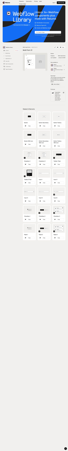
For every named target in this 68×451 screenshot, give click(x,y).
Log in (54, 2)
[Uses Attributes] (54, 194)
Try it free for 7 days (40, 32)
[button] (65, 448)
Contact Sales (22, 4)
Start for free (61, 2)
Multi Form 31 (34, 47)
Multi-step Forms (26, 47)
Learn (40, 1)
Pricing (36, 1)
